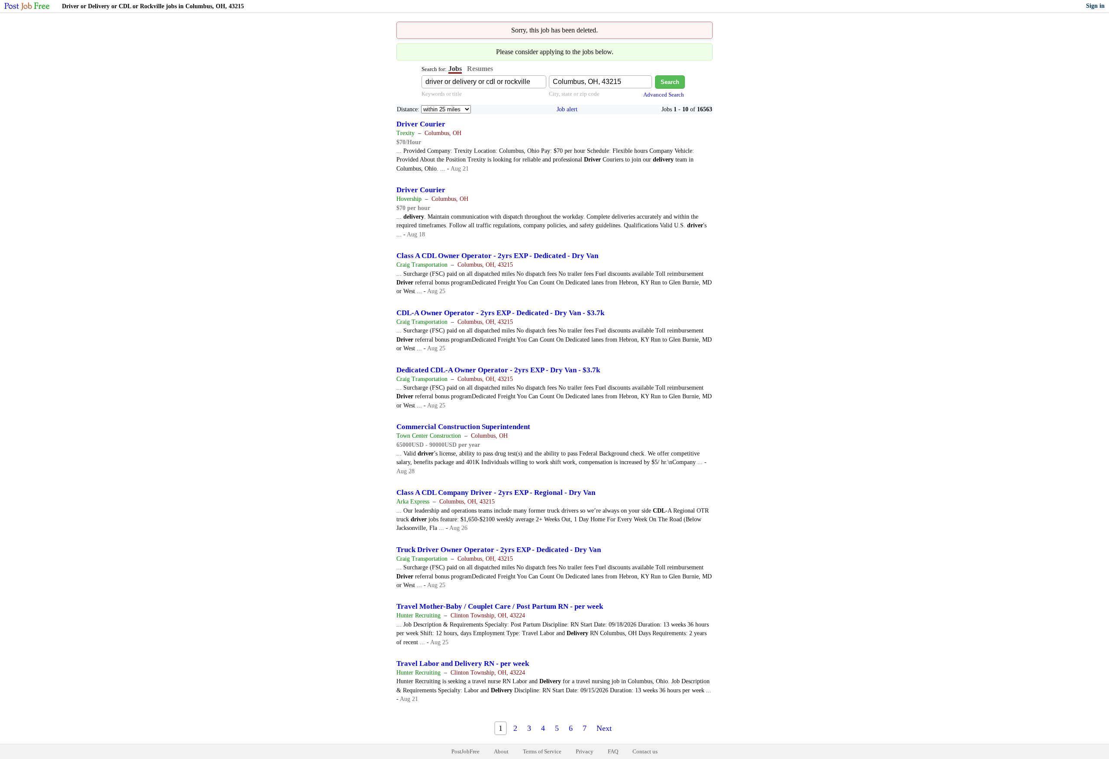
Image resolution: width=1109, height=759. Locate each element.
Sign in (1095, 6)
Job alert (567, 109)
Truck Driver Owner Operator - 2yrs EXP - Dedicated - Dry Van (498, 550)
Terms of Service (542, 751)
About (501, 751)
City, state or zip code (574, 93)
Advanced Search (663, 94)
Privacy (584, 751)
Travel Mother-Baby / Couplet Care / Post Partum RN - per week (499, 606)
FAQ (613, 751)
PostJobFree (465, 751)
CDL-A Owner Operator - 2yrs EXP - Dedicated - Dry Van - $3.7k (500, 313)
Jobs (455, 68)
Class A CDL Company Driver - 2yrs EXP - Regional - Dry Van (495, 492)
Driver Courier (420, 124)
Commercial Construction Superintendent (463, 427)
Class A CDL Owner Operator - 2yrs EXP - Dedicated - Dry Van (497, 256)
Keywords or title (442, 93)
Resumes (480, 68)
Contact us (645, 751)
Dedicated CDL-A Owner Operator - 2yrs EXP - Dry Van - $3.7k (498, 370)
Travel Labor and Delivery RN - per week (462, 663)
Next (604, 728)
